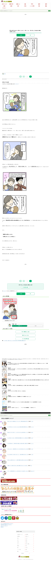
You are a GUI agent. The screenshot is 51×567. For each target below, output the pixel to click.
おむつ (18, 543)
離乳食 (18, 545)
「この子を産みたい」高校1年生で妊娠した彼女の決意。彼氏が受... (17, 443)
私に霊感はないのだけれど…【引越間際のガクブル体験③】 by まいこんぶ (19, 396)
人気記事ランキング (20, 534)
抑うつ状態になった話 (25, 331)
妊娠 (17, 538)
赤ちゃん (10, 340)
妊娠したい (27, 536)
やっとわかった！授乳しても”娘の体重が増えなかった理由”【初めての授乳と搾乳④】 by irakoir (23, 385)
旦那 (8, 340)
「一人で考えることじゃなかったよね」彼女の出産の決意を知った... (17, 426)
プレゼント (27, 551)
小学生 (26, 547)
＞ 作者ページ (20, 325)
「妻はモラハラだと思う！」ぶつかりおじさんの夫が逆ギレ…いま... (17, 432)
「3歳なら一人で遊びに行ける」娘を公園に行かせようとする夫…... (17, 465)
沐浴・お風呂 (27, 543)
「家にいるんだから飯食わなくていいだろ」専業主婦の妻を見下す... (17, 421)
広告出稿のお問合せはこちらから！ (6, 524)
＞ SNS (35, 325)
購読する (3, 412)
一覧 (30, 35)
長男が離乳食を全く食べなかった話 (9, 320)
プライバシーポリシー (4, 525)
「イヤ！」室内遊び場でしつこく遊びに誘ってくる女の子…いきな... (17, 471)
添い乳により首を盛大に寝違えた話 (19, 340)
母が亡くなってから (25, 335)
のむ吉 (32, 432)
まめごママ (32, 471)
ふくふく (32, 426)
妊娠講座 (18, 536)
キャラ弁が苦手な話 (25, 338)
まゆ (5, 73)
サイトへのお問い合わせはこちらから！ (7, 523)
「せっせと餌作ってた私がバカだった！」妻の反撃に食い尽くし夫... (17, 454)
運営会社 (2, 526)
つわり (26, 538)
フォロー (4, 290)
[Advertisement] (25, 21)
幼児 (26, 545)
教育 (17, 547)
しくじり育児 (19, 549)
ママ (4, 340)
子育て (6, 340)
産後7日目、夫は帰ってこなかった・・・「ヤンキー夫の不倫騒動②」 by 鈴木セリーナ (22, 407)
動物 (17, 551)
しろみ (32, 421)
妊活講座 (27, 534)
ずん (31, 465)
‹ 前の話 (21, 35)
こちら (17, 359)
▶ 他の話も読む (25, 287)
